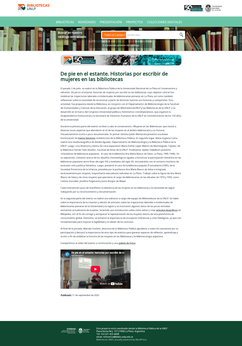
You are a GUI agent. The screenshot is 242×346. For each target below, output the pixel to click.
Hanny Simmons (87, 138)
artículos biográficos (167, 210)
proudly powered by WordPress (130, 339)
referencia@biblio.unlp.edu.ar (118, 336)
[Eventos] (121, 60)
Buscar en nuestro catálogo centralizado (72, 35)
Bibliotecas (65, 22)
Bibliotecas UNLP (105, 339)
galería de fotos (127, 243)
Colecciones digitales (164, 22)
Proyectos (134, 22)
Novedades (87, 22)
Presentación (111, 22)
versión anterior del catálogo (124, 45)
